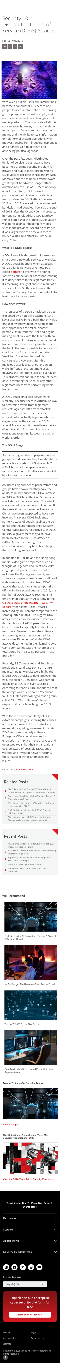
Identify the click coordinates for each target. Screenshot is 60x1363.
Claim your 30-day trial (26, 1314)
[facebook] (10, 46)
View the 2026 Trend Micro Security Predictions (29, 1179)
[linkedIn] (20, 46)
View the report (11, 1124)
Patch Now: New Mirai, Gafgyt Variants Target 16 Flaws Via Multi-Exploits (30, 797)
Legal (33, 1332)
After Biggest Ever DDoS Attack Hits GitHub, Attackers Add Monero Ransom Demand (27, 818)
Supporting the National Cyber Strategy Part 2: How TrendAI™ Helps (29, 859)
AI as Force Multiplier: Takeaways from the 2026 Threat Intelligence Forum (30, 845)
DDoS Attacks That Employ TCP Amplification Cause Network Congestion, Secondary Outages (30, 791)
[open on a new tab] (23, 1267)
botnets (16, 272)
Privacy (6, 1332)
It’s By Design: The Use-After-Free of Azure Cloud (29, 984)
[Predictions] (30, 1157)
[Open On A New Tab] (15, 46)
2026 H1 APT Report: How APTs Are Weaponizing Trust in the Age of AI (30, 852)
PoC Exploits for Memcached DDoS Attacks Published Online (27, 811)
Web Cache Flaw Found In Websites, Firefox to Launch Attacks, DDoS (29, 804)
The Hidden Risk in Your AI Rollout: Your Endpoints (26, 870)
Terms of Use (38, 1338)
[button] (25, 1284)
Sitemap (7, 1343)
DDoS (30, 769)
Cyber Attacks (19, 769)
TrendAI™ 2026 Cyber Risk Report (25, 864)
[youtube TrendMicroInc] (39, 1267)
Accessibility (9, 1338)
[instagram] (31, 1267)
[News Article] (4, 46)
